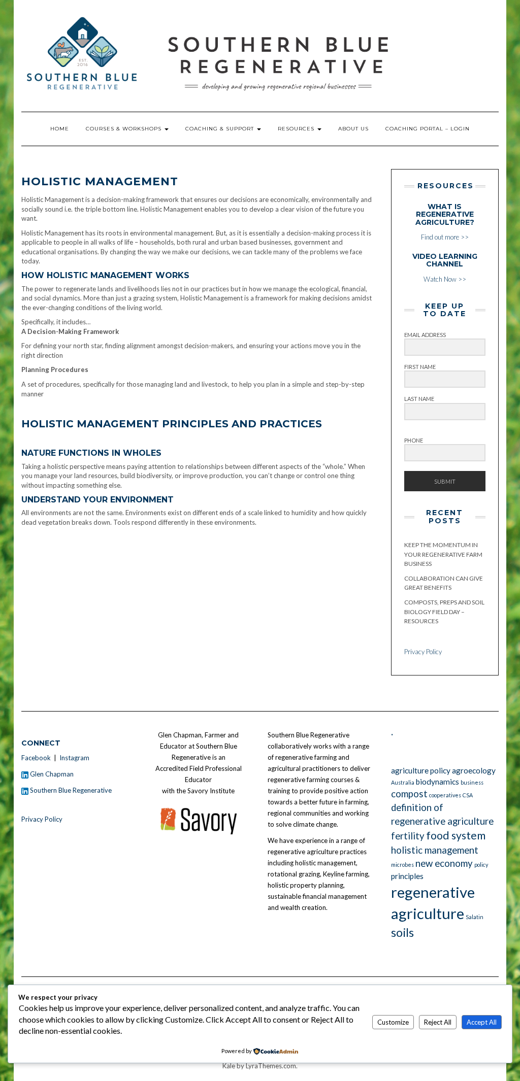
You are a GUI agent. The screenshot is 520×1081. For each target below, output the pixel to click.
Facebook (36, 758)
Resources (297, 128)
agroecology (474, 770)
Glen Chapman (51, 774)
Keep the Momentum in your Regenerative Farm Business (443, 554)
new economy (444, 863)
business (472, 782)
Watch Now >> (444, 268)
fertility (408, 835)
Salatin (474, 917)
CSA (468, 795)
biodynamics (437, 781)
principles (407, 876)
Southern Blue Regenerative (70, 790)
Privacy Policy (423, 652)
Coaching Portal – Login (427, 128)
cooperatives (445, 795)
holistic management (434, 850)
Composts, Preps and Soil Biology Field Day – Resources (444, 611)
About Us (353, 128)
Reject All (437, 1022)
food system (455, 835)
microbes (402, 864)
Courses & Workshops (125, 128)
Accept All (482, 1022)
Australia (402, 782)
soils (402, 932)
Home (59, 128)
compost (409, 793)
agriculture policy (420, 770)
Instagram (74, 758)
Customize (393, 1022)
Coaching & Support (220, 128)
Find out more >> (444, 222)
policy (481, 864)
